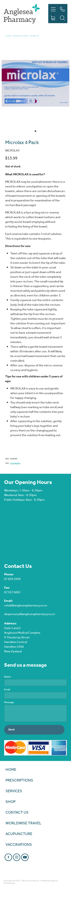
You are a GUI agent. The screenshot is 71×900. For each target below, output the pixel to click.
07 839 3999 (12, 579)
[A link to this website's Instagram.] (16, 857)
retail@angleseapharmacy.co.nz (25, 605)
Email (7, 689)
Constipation (15, 463)
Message (9, 702)
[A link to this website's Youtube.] (25, 857)
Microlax (34, 36)
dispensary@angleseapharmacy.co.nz (29, 614)
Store (8, 36)
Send (11, 729)
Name (7, 677)
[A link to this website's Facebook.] (8, 857)
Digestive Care (20, 36)
